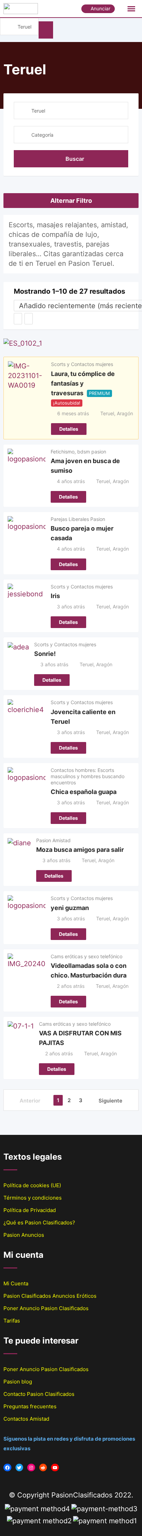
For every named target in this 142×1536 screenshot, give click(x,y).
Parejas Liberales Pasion (78, 519)
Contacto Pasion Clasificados (38, 1394)
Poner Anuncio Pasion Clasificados (46, 1308)
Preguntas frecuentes (30, 1406)
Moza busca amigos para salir (80, 849)
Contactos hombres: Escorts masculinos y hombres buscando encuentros (87, 776)
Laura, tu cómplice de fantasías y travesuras (83, 383)
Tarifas (11, 1320)
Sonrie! (45, 653)
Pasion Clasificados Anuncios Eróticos (50, 1296)
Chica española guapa (83, 791)
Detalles (68, 429)
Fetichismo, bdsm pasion (78, 451)
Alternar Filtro (71, 200)
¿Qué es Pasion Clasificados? (39, 1222)
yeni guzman (70, 907)
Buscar (74, 158)
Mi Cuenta (15, 1283)
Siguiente (110, 1100)
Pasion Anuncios (23, 1235)
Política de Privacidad (29, 1210)
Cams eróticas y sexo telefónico (86, 956)
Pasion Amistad (53, 840)
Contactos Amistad (26, 1418)
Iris (55, 595)
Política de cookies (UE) (32, 1185)
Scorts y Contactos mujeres (82, 364)
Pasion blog (17, 1381)
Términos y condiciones (32, 1197)
